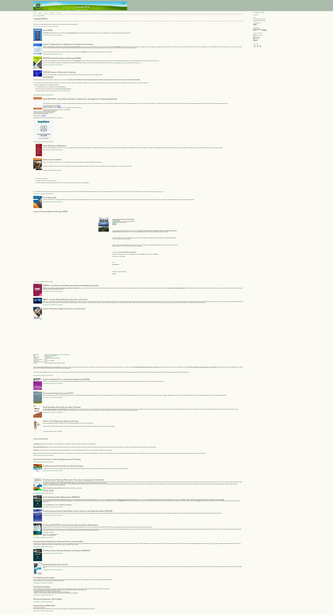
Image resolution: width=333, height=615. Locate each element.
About (40, 12)
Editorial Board (49, 356)
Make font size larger (260, 46)
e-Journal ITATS (40, 15)
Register (52, 12)
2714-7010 (43, 115)
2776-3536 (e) (54, 355)
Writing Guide (62, 86)
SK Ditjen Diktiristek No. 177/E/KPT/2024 (121, 62)
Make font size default (257, 46)
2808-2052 (71, 395)
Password (255, 20)
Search (59, 12)
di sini (59, 170)
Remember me (258, 22)
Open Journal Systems (258, 12)
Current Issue (53, 34)
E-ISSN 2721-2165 (84, 46)
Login (45, 12)
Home (34, 12)
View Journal (46, 34)
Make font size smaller (254, 46)
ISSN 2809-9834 (211, 543)
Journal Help (255, 14)
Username (255, 19)
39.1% (45, 361)
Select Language (256, 28)
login (40, 90)
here (60, 106)
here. (58, 105)
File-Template (79, 488)
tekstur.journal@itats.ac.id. (157, 191)
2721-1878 (64, 147)
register (52, 90)
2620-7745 (157, 60)
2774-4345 (83, 288)
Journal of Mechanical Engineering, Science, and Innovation (56, 354)
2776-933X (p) (47, 355)
